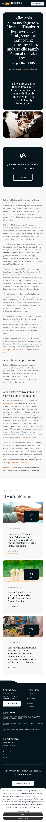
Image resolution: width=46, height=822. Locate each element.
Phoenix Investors (9, 403)
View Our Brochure (8, 749)
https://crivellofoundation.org (16, 462)
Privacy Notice (9, 796)
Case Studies (6, 758)
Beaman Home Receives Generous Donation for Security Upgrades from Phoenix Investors (19, 597)
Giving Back (27, 69)
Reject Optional (23, 818)
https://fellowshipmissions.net (17, 349)
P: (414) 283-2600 (8, 694)
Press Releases (7, 755)
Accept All (23, 814)
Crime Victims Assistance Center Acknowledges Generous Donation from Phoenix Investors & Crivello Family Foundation (21, 539)
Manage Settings (23, 811)
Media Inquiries (7, 752)
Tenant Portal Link (8, 742)
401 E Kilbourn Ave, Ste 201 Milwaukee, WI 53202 (11, 697)
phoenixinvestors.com (28, 438)
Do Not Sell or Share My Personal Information (26, 807)
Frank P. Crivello (25, 400)
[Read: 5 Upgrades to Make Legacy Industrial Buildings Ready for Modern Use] (23, 730)
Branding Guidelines (9, 746)
